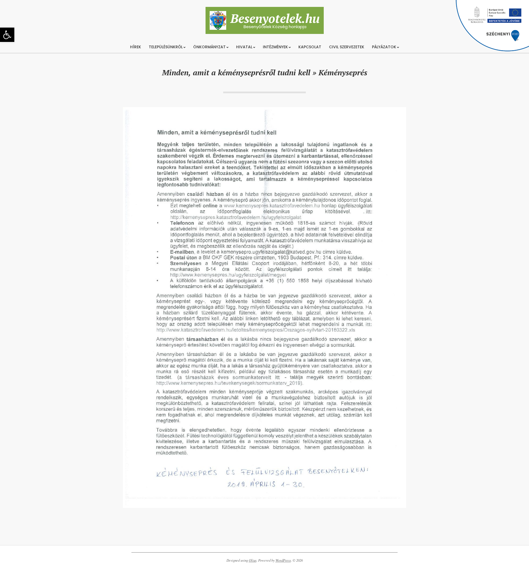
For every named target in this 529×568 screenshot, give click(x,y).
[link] (7, 35)
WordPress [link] (283, 560)
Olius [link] (253, 560)
